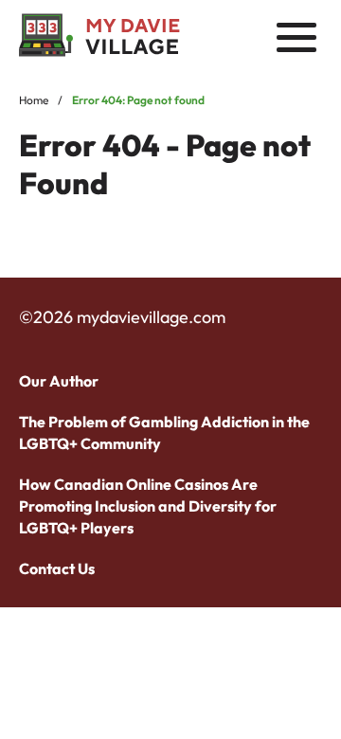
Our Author (59, 380)
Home (33, 100)
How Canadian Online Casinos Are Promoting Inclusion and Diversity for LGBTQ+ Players (148, 506)
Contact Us (57, 568)
